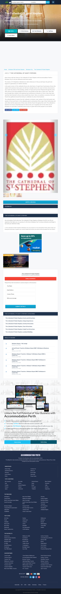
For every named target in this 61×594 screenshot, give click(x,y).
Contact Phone (10, 296)
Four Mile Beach (8, 550)
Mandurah (6, 529)
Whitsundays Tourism (28, 566)
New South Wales (27, 498)
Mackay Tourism (44, 563)
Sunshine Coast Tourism (46, 566)
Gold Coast (25, 522)
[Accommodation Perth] (13, 2)
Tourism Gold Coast (27, 568)
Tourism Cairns (7, 566)
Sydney (24, 520)
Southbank (25, 539)
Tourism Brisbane (45, 565)
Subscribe (32, 476)
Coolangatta (25, 547)
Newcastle (6, 525)
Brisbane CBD (7, 543)
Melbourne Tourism (8, 563)
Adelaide (6, 523)
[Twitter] (33, 579)
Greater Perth (26, 508)
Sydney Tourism (44, 559)
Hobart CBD (25, 543)
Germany (47, 485)
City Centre (43, 547)
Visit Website (37, 31)
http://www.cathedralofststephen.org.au (34, 24)
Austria (46, 489)
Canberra (25, 523)
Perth (5, 522)
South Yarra (43, 549)
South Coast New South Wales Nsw (30, 505)
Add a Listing (8, 109)
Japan (6, 490)
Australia (20, 483)
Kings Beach (44, 545)
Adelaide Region (44, 511)
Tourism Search (8, 559)
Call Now (50, 31)
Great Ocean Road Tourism (29, 565)
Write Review (24, 31)
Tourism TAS (7, 561)
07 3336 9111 (10, 24)
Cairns (24, 525)
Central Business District (46, 539)
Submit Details (20, 308)
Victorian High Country (28, 509)
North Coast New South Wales (11, 502)
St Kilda (6, 545)
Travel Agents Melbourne (28, 557)
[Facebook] (36, 579)
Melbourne (43, 520)
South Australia (8, 504)
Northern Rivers (44, 502)
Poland (19, 489)
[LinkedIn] (30, 579)
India (46, 487)
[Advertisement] (30, 52)
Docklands (6, 549)
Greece (6, 489)
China (39, 586)
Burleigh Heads (26, 549)
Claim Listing (16, 109)
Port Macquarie (26, 529)
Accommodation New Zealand (29, 559)
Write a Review (30, 204)
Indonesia (20, 490)
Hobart (42, 529)
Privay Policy (33, 478)
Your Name (9, 288)
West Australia (26, 502)
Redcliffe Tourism (45, 561)
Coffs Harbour (26, 531)
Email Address (10, 292)
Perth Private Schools (46, 557)
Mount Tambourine (8, 531)
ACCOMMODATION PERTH (30, 457)
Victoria (42, 498)
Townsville (43, 527)
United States (35, 483)
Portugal (34, 489)
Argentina (47, 490)
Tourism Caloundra (8, 565)
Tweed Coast (26, 511)
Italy (6, 485)
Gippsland (6, 511)
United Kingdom (22, 487)
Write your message (11, 300)
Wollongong (43, 525)
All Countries (8, 483)
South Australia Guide (46, 568)
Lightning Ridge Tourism (28, 563)
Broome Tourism (26, 561)
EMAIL (12, 31)
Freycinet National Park (46, 550)
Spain (33, 485)
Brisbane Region (8, 508)
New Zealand (48, 483)
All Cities (6, 520)
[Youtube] (39, 579)
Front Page (33, 474)
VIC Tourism (25, 570)
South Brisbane (7, 547)
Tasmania (43, 506)
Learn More (11, 35)
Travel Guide (7, 557)
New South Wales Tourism (10, 570)
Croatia (6, 487)
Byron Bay (6, 527)
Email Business (23, 109)
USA (25, 586)
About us (32, 472)
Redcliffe (25, 527)
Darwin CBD (43, 541)
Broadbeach (25, 541)
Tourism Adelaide (8, 568)
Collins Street (26, 545)
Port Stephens (44, 508)
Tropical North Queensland (10, 509)
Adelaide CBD (7, 541)
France (19, 485)
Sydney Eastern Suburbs (10, 539)
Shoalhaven (43, 509)
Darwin (42, 523)
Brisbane (43, 522)
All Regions (7, 498)
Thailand (34, 490)
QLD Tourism (44, 570)
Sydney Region (44, 500)
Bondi (42, 543)
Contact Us (33, 470)
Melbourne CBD (26, 538)
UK (21, 586)
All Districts (7, 538)
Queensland (7, 500)
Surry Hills (25, 550)
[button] (7, 157)
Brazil (33, 487)
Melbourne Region (27, 500)
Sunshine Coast (44, 504)
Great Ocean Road (27, 513)
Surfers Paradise (44, 538)
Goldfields (6, 513)
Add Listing (44, 444)
